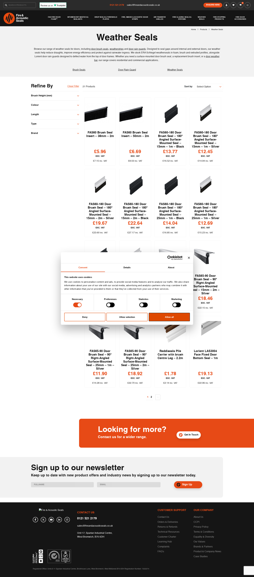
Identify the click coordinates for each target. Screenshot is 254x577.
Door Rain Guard (127, 70)
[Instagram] (67, 519)
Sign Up (187, 484)
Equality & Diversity (204, 537)
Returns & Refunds (167, 527)
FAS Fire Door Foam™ (54, 18)
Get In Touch (191, 435)
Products (203, 30)
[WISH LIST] (233, 5)
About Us (198, 517)
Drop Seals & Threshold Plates (106, 18)
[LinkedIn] (59, 519)
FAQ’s (161, 551)
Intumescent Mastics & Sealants (77, 18)
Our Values (199, 542)
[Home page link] (24, 18)
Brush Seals (79, 70)
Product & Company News (207, 551)
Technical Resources (168, 532)
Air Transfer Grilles (160, 18)
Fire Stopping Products (219, 18)
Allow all (169, 317)
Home (193, 30)
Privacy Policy (201, 527)
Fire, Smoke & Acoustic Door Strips (135, 18)
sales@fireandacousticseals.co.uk (143, 5)
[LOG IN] (226, 5)
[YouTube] (51, 519)
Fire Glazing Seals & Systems (181, 18)
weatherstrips (117, 49)
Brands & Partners (203, 547)
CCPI (196, 522)
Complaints (163, 547)
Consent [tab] (82, 267)
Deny (84, 317)
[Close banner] (189, 258)
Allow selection (127, 317)
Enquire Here (213, 5)
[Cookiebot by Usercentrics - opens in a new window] (169, 257)
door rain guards (137, 49)
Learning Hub (165, 542)
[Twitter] (43, 519)
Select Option (204, 87)
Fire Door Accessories (240, 18)
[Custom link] (59, 556)
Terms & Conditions (204, 532)
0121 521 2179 (117, 5)
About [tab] (171, 267)
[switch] (110, 304)
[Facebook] (35, 519)
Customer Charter (167, 537)
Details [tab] (127, 267)
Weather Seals (202, 18)
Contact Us (163, 517)
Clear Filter (73, 86)
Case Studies (201, 556)
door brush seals (99, 49)
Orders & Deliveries (168, 522)
